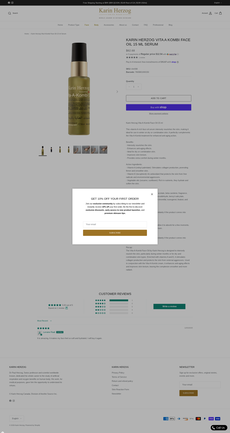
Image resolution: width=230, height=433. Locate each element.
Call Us (220, 427)
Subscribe (115, 233)
